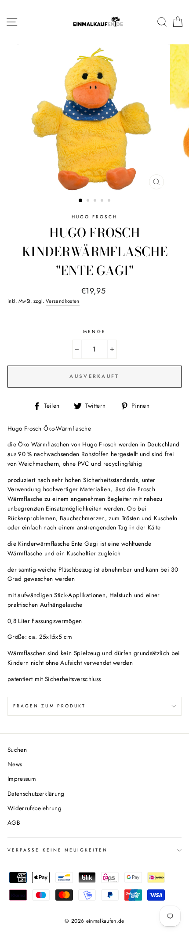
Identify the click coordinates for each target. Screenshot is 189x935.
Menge (94, 331)
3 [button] (96, 201)
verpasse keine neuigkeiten (57, 850)
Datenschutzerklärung (36, 793)
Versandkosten (62, 300)
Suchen (17, 749)
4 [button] (103, 201)
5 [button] (110, 201)
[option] (94, 119)
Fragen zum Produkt (49, 706)
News (14, 764)
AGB (13, 822)
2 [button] (89, 201)
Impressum (21, 778)
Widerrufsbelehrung (34, 808)
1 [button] (81, 201)
